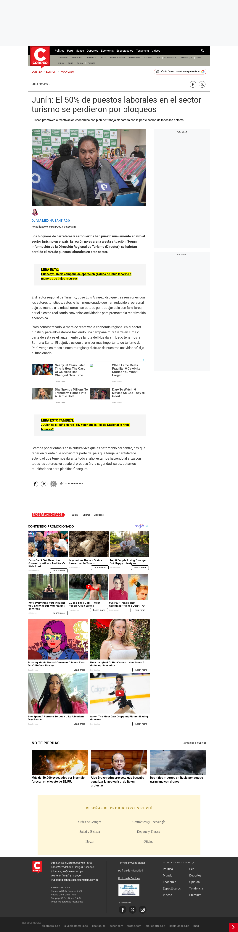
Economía (107, 50)
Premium (195, 895)
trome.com (134, 926)
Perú (70, 50)
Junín (75, 515)
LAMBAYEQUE (186, 58)
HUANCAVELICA (117, 58)
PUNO (70, 63)
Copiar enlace (74, 483)
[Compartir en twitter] (202, 84)
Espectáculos (124, 50)
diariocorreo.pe (155, 926)
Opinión (194, 882)
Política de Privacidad (130, 870)
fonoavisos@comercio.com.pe (81, 879)
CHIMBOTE (91, 58)
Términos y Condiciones (131, 862)
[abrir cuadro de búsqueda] (202, 50)
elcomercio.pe (51, 926)
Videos (156, 50)
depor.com (116, 926)
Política (59, 50)
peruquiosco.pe (179, 926)
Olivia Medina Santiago (51, 220)
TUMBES (91, 63)
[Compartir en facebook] (193, 84)
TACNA (80, 63)
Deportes (92, 50)
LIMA (199, 58)
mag (196, 926)
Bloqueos (99, 515)
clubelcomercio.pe (76, 926)
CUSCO (103, 58)
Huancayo (40, 84)
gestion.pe (98, 926)
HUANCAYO (134, 58)
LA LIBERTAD (170, 58)
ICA (158, 58)
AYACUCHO (77, 58)
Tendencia (142, 50)
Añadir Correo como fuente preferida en (180, 71)
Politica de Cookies (129, 878)
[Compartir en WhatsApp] (53, 484)
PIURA (61, 63)
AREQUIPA (63, 58)
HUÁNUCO (148, 58)
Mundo (79, 50)
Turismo (85, 515)
